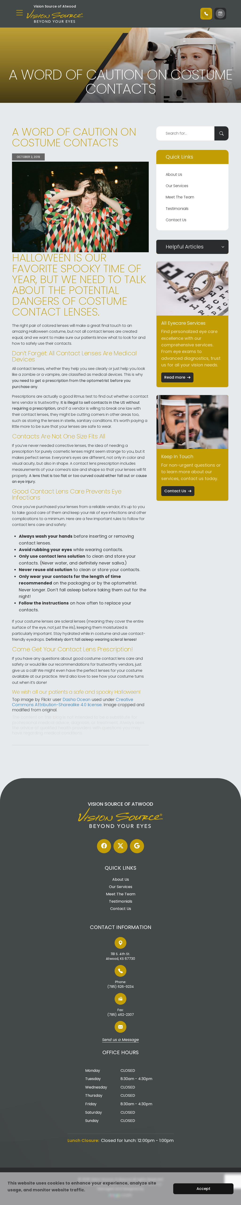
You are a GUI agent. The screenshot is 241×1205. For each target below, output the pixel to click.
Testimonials (177, 208)
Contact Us (176, 220)
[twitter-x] (120, 846)
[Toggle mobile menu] (19, 12)
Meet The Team (180, 197)
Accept (203, 1188)
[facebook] (104, 846)
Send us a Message (120, 1040)
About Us (174, 174)
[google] (137, 846)
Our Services (177, 185)
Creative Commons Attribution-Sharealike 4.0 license (72, 702)
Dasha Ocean (76, 699)
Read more (174, 377)
